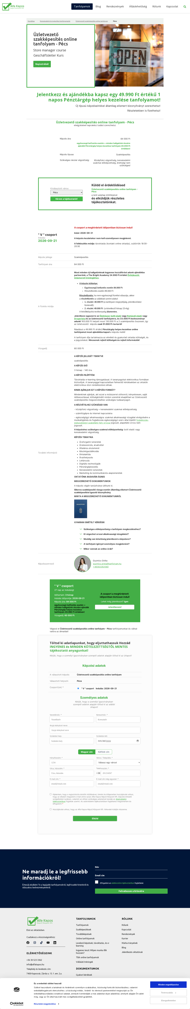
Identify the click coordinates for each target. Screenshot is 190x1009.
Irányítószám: (56, 758)
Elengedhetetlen (168, 1000)
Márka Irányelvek (130, 943)
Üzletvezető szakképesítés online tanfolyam (92, 21)
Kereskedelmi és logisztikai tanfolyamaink (55, 21)
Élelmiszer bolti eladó (110, 316)
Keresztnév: (102, 715)
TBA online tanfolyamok (87, 957)
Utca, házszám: (57, 768)
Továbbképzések (84, 934)
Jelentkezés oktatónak (132, 952)
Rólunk (156, 6)
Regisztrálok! (42, 64)
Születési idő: (102, 736)
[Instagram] (34, 942)
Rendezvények (115, 6)
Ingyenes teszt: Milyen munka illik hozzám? (91, 951)
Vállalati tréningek (84, 962)
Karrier (125, 938)
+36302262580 (101, 567)
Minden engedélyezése (168, 985)
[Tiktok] (41, 942)
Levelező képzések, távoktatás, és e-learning (92, 944)
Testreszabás (167, 992)
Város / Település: (104, 758)
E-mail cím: (55, 779)
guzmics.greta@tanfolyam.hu (107, 563)
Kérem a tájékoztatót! (67, 199)
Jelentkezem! (114, 607)
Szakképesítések (83, 929)
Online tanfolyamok (85, 938)
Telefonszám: (102, 768)
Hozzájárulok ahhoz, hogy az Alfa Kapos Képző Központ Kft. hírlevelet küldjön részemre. (90, 809)
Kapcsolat (172, 6)
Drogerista (80, 318)
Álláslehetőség (138, 6)
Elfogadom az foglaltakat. (122, 883)
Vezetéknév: (56, 715)
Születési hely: (56, 736)
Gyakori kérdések (84, 975)
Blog (98, 6)
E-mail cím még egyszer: (107, 779)
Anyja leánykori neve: (59, 725)
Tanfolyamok (82, 6)
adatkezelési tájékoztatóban (122, 883)
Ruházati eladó (134, 316)
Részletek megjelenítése (45, 1004)
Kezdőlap (31, 21)
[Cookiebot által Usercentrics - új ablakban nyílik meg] (16, 1004)
